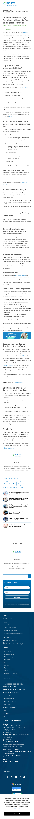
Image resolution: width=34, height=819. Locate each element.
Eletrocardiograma (9, 654)
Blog (4, 710)
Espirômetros (7, 704)
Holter (5, 662)
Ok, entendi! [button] (17, 814)
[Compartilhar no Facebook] (5, 483)
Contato (6, 713)
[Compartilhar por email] (19, 483)
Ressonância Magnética (10, 673)
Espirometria (7, 659)
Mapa (5, 667)
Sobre (5, 622)
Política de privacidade (10, 630)
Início (5, 616)
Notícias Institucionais (10, 627)
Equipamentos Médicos (11, 692)
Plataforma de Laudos (11, 687)
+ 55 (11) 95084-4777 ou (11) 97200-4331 (18, 752)
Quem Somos (7, 619)
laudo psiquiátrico (18, 382)
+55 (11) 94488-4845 (11, 761)
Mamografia (7, 665)
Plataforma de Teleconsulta (14, 689)
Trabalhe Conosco (10, 707)
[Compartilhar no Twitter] (9, 483)
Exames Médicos (17, 25)
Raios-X (6, 670)
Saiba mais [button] (17, 809)
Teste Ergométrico (9, 676)
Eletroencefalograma (10, 657)
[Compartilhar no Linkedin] (14, 483)
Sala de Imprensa (9, 625)
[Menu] (28, 4)
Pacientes (24, 25)
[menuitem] (28, 4)
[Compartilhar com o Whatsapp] (23, 483)
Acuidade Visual (8, 651)
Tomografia (7, 678)
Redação (25, 32)
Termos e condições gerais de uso (13, 633)
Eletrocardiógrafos (9, 698)
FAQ (4, 716)
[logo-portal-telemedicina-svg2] (12, 4)
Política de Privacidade (24, 604)
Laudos (5, 648)
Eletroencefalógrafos (10, 701)
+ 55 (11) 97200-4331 (11, 741)
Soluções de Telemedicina (13, 684)
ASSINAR (17, 597)
